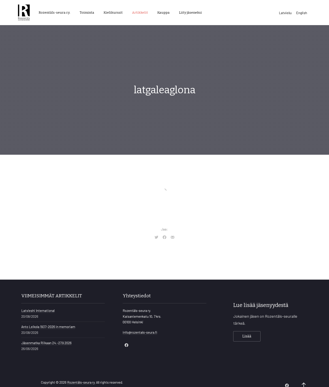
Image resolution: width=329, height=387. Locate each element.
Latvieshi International (38, 311)
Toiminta (87, 13)
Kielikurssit (113, 13)
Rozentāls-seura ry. (81, 382)
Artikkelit (140, 13)
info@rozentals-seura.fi (140, 332)
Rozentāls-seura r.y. (54, 13)
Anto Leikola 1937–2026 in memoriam (48, 327)
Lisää (246, 336)
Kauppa (163, 13)
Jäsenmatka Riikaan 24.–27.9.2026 (46, 343)
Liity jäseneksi (190, 13)
